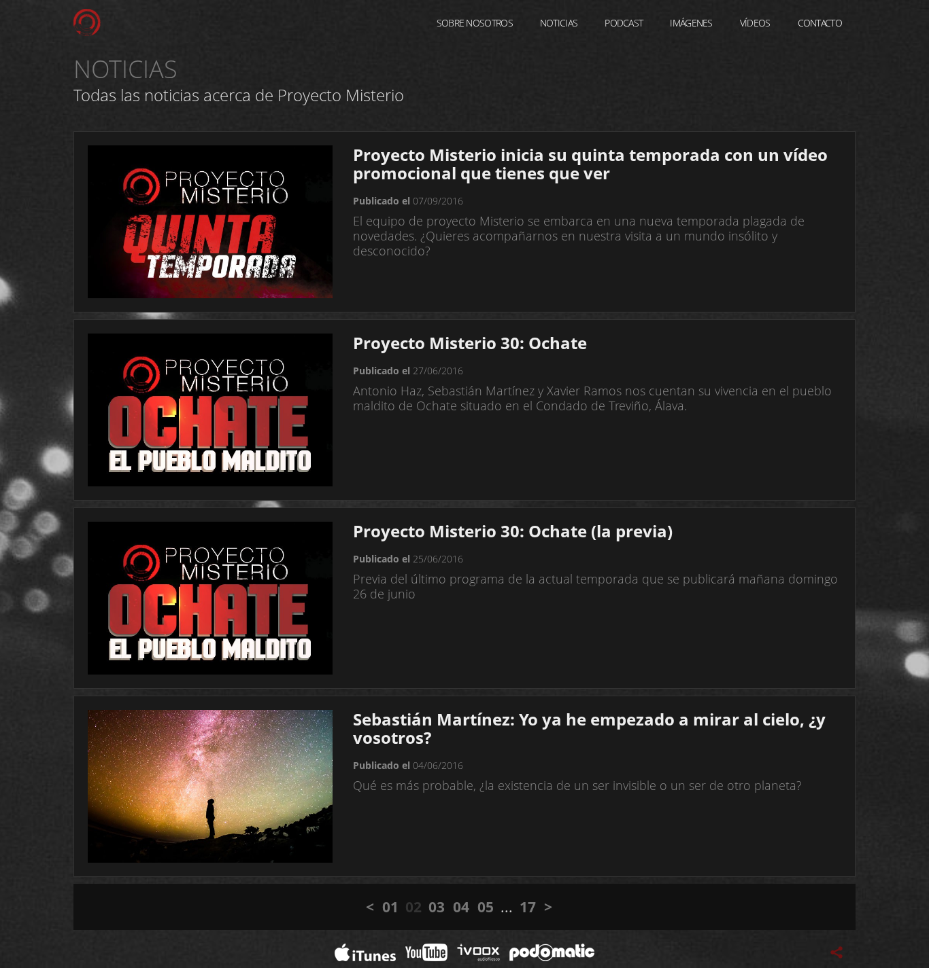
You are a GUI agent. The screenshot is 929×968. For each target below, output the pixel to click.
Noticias (558, 22)
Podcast (624, 22)
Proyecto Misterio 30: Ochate (470, 342)
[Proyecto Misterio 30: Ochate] (210, 408)
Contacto (820, 22)
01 (390, 906)
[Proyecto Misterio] (87, 21)
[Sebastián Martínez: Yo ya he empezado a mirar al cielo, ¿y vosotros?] (210, 785)
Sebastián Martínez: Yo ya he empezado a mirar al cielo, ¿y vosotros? (589, 728)
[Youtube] (426, 951)
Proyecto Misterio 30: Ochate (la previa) (513, 531)
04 (461, 906)
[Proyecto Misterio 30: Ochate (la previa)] (210, 597)
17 (528, 906)
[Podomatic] (552, 951)
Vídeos (755, 22)
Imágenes (691, 22)
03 (436, 906)
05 (485, 906)
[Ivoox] (478, 951)
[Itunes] (365, 951)
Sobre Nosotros (475, 22)
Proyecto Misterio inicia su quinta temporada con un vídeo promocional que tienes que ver (590, 163)
